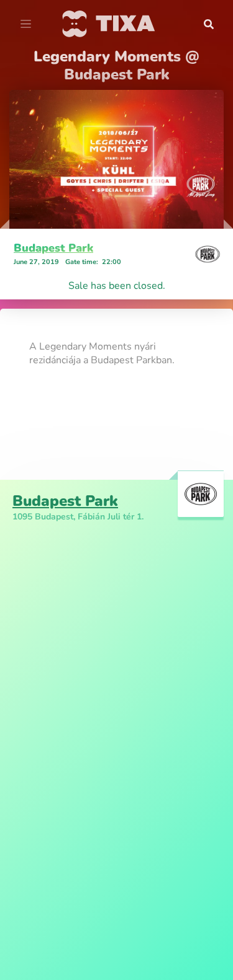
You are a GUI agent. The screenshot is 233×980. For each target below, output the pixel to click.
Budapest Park (53, 248)
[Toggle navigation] (26, 24)
